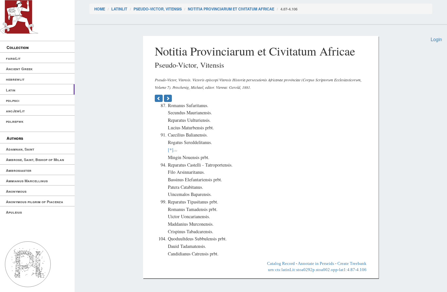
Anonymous (16, 191)
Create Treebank (352, 263)
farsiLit (13, 58)
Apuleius (14, 212)
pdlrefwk (15, 121)
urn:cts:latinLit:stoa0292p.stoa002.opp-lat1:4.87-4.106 (317, 269)
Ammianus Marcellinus (27, 180)
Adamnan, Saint (20, 149)
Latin (10, 90)
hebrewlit (15, 79)
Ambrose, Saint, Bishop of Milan (35, 159)
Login (436, 39)
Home (99, 8)
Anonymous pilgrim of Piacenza (34, 201)
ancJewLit (15, 110)
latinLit (119, 8)
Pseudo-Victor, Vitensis (158, 8)
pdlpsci (12, 100)
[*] (170, 150)
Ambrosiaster (18, 170)
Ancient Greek (19, 68)
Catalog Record (281, 263)
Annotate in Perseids (316, 263)
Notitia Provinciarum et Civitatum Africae (231, 8)
